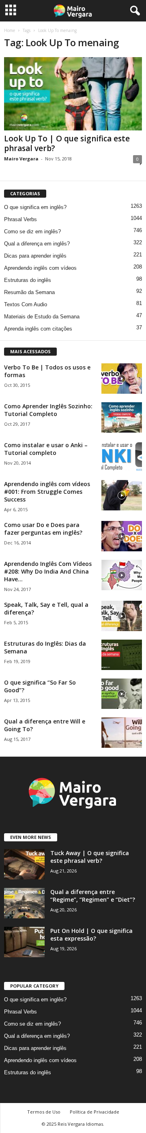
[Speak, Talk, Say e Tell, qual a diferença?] (121, 616)
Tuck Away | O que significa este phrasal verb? (89, 856)
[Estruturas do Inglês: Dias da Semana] (121, 655)
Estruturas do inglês (27, 280)
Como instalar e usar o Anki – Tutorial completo (46, 449)
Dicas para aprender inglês (35, 256)
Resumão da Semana (29, 292)
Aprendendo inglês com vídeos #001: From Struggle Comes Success (47, 491)
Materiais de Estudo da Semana (41, 317)
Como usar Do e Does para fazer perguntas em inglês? (43, 528)
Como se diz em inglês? (32, 231)
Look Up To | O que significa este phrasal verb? (67, 143)
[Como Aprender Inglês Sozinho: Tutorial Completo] (121, 417)
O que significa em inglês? (35, 207)
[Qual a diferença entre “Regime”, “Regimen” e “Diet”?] (24, 903)
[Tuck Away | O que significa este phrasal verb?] (24, 864)
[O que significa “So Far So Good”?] (121, 694)
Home (9, 30)
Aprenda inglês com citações (38, 329)
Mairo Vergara (21, 159)
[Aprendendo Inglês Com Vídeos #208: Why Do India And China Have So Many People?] (121, 575)
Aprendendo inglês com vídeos (40, 268)
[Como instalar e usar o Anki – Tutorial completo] (121, 456)
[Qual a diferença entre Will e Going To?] (121, 732)
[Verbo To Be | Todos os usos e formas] (121, 378)
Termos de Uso (43, 1112)
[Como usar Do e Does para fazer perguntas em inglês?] (121, 536)
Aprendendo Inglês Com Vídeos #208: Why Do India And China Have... (48, 571)
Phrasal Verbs (20, 219)
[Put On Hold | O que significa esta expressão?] (24, 942)
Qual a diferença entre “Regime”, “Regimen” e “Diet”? (92, 895)
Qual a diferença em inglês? (37, 244)
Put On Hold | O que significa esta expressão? (91, 934)
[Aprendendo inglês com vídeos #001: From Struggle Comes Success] (121, 495)
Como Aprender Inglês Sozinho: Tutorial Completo (48, 410)
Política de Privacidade (94, 1112)
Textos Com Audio (25, 304)
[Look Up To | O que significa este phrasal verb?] (73, 93)
